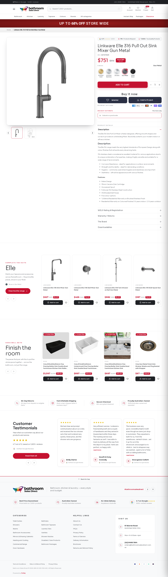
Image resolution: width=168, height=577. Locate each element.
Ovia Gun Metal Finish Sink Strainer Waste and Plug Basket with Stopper (147, 366)
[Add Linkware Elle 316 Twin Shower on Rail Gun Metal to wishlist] (127, 302)
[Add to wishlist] (112, 100)
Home (9, 30)
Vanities (44, 533)
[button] (152, 9)
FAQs (75, 529)
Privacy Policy (78, 533)
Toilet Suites (17, 521)
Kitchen (30, 16)
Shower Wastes (47, 536)
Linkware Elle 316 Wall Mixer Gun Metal (86, 289)
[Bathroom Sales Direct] (32, 9)
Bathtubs (44, 521)
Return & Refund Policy (37, 564)
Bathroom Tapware (48, 525)
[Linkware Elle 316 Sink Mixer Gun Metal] (56, 269)
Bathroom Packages (49, 544)
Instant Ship (128, 16)
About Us (76, 521)
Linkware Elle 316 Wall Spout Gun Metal (148, 289)
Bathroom (18, 16)
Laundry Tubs (46, 529)
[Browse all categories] (14, 9)
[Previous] (7, 298)
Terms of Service (79, 536)
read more (97, 450)
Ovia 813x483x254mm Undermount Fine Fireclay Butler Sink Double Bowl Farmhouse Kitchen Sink (86, 366)
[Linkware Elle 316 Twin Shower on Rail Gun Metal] (117, 269)
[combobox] (131, 115)
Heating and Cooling (20, 540)
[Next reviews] (34, 462)
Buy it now (129, 94)
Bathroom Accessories (21, 533)
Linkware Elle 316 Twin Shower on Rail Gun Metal (116, 289)
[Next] (13, 298)
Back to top (85, 479)
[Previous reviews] (28, 462)
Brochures (77, 544)
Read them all (31, 456)
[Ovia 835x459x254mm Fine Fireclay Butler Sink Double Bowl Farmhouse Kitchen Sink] (117, 345)
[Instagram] (153, 489)
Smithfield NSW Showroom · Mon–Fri (141, 2)
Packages (139, 16)
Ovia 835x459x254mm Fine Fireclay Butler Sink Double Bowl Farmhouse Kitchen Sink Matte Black (55, 366)
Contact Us (77, 525)
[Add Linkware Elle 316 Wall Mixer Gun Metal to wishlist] (96, 302)
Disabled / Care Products (50, 540)
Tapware (51, 16)
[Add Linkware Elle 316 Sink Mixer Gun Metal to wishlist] (66, 302)
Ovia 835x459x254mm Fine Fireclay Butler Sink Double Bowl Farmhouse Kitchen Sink (117, 366)
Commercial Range (20, 544)
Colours (63, 16)
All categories (86, 16)
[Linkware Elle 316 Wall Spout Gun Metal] (148, 269)
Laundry (41, 16)
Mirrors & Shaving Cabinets (23, 536)
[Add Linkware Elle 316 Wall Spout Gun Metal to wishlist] (158, 302)
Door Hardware (18, 548)
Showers (16, 525)
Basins (15, 529)
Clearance (150, 16)
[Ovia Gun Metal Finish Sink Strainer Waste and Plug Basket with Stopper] (148, 345)
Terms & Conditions (19, 564)
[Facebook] (147, 489)
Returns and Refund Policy (83, 548)
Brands (73, 16)
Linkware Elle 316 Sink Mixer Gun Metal (55, 289)
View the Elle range (16, 291)
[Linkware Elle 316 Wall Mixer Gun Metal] (86, 269)
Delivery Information (80, 540)
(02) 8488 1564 (119, 2)
